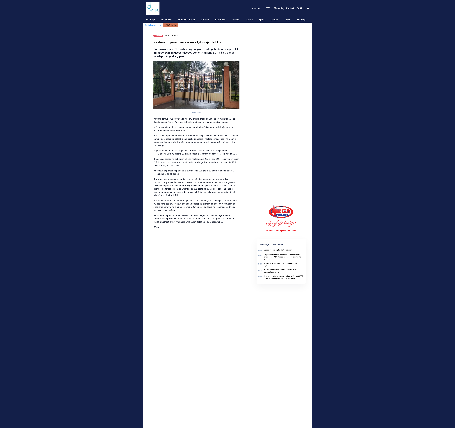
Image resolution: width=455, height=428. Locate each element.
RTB (268, 8)
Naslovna (255, 8)
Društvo (205, 19)
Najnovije (150, 19)
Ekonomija (220, 19)
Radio (287, 19)
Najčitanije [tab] (278, 244)
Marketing (279, 8)
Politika (235, 19)
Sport (262, 19)
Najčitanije (166, 19)
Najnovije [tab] (264, 244)
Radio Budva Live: (153, 25)
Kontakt (290, 8)
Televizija (301, 19)
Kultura (249, 19)
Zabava (274, 19)
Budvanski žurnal (186, 19)
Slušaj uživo (171, 25)
